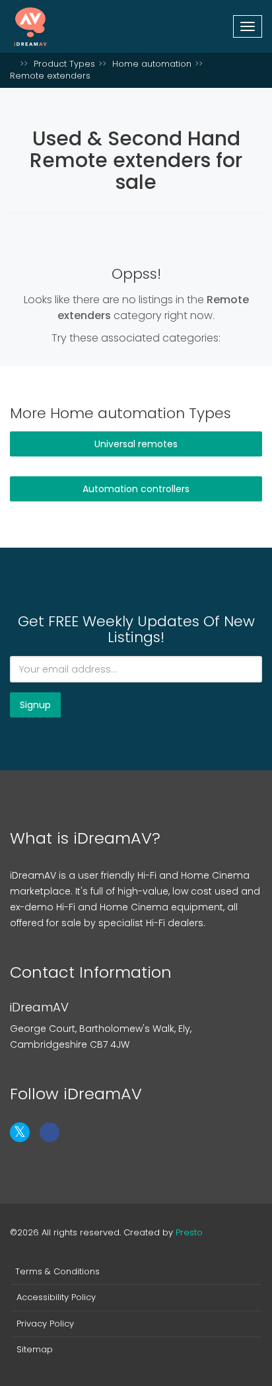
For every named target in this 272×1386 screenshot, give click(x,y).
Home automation (151, 63)
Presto (189, 1232)
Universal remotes (136, 444)
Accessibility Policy (56, 1297)
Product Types (64, 63)
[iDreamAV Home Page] (13, 63)
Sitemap (35, 1350)
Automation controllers (136, 488)
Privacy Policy (45, 1324)
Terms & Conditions (57, 1272)
